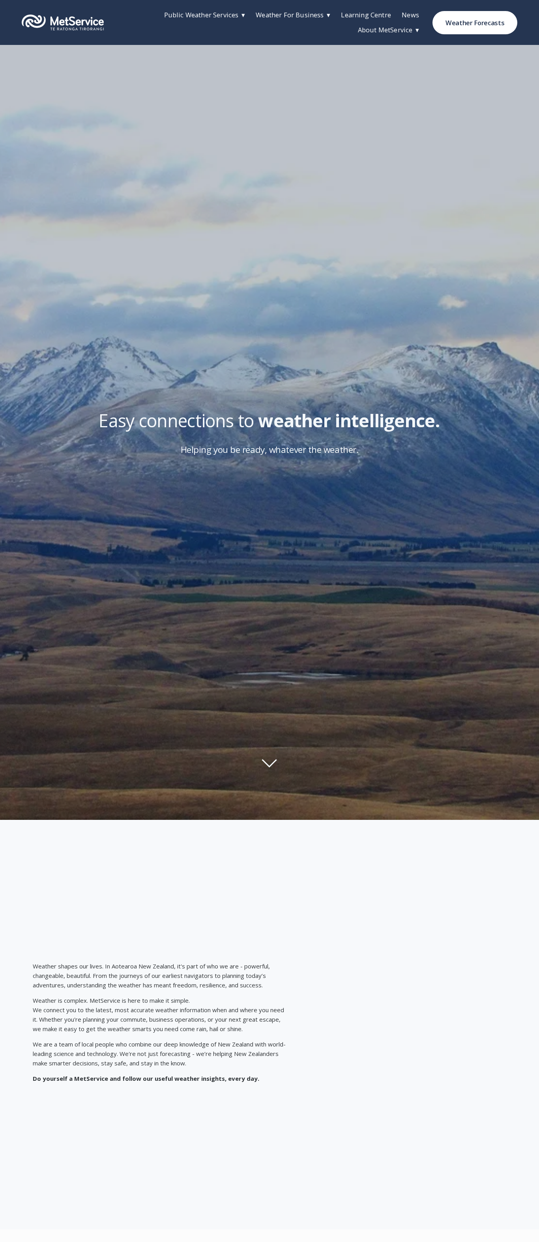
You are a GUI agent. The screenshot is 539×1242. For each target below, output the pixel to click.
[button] (408, 1016)
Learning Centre (366, 14)
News (410, 14)
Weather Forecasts (474, 22)
